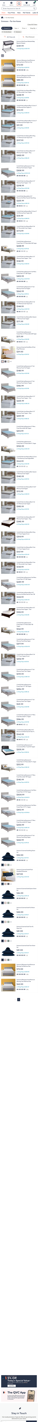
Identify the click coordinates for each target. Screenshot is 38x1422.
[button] (3, 4)
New (19, 13)
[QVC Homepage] (2, 18)
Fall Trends (26, 13)
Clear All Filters (32, 24)
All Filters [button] (11, 37)
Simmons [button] (18, 32)
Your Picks (11, 13)
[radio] (3, 56)
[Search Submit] (34, 8)
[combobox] (17, 8)
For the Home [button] (7, 32)
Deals (3, 13)
